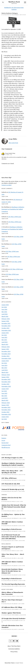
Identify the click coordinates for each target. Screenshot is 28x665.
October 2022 (5, 412)
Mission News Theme (9, 662)
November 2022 (6, 410)
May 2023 (4, 396)
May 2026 (4, 312)
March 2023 (5, 400)
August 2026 (5, 305)
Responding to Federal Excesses (12, 529)
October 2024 (5, 356)
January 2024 (5, 377)
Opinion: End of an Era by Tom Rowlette (11, 498)
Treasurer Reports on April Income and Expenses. (13, 548)
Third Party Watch (14, 2)
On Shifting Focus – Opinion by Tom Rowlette (13, 515)
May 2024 (4, 368)
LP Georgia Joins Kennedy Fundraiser (13, 618)
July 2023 (4, 391)
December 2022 (6, 407)
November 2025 (6, 326)
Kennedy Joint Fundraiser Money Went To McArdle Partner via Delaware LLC (12, 571)
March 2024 (5, 372)
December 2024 (6, 351)
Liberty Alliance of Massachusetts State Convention (12, 593)
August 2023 (5, 389)
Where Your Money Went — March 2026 (13, 555)
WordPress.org (6, 447)
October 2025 (5, 328)
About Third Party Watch (14, 646)
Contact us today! (7, 185)
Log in (3, 440)
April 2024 (5, 370)
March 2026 (5, 316)
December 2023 (6, 379)
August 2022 (5, 417)
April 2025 (5, 342)
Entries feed (5, 443)
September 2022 (6, 414)
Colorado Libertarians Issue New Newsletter (12, 626)
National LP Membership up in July (13, 489)
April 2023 (5, 398)
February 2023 (6, 403)
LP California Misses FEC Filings (12, 607)
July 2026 (4, 307)
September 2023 (6, 386)
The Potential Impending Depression (13, 584)
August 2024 (5, 361)
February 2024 (6, 375)
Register (4, 438)
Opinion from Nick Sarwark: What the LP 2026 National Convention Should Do (14, 507)
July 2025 (4, 335)
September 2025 (6, 330)
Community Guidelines (14, 649)
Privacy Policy (14, 651)
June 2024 (4, 365)
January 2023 (5, 405)
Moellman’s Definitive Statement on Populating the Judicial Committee (13, 209)
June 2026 (4, 309)
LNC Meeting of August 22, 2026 (12, 458)
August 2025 (5, 333)
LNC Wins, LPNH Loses (14, 217)
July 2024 (4, 363)
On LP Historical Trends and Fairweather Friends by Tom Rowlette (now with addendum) (14, 536)
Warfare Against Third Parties (11, 613)
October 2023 (5, 384)
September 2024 (6, 358)
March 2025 (5, 344)
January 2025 (5, 349)
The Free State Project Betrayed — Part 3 (12, 601)
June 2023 (4, 393)
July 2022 (4, 419)
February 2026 (6, 319)
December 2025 (6, 323)
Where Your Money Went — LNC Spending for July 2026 (12, 471)
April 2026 (5, 314)
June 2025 (4, 337)
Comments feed (6, 445)
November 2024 (6, 354)
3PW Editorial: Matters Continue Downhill (12, 523)
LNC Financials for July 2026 (11, 484)
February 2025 (6, 347)
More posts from (13, 143)
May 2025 (4, 340)
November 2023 (6, 382)
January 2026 (5, 321)
